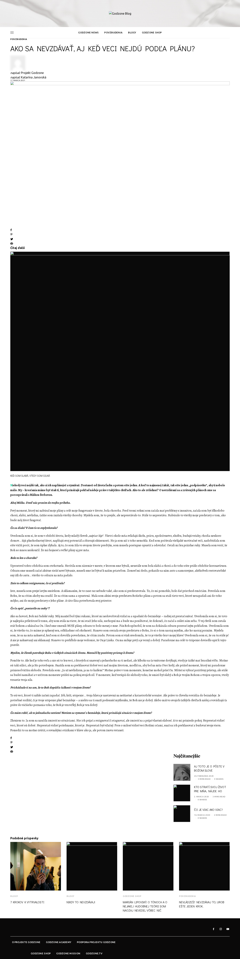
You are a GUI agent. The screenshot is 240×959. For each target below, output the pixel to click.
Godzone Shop (132, 896)
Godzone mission (68, 953)
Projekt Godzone (32, 72)
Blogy (14, 896)
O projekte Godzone (26, 942)
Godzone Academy (58, 942)
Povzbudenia (18, 39)
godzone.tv (94, 953)
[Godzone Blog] (120, 13)
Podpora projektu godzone (96, 942)
